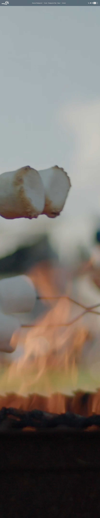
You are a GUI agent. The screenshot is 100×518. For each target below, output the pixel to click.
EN (94, 3)
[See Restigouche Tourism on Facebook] (92, 3)
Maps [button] (58, 3)
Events (45, 3)
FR (96, 3)
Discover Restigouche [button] (37, 3)
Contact (64, 3)
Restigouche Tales (52, 3)
